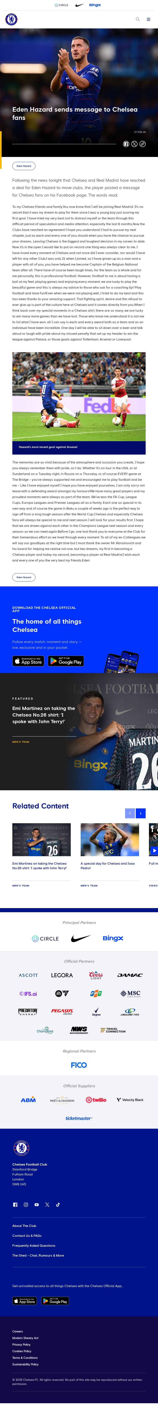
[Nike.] (79, 5)
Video (153, 886)
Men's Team (20, 742)
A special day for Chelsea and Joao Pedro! (108, 866)
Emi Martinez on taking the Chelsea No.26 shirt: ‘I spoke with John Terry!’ (39, 866)
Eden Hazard (24, 166)
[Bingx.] (95, 5)
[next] (141, 813)
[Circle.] (63, 5)
